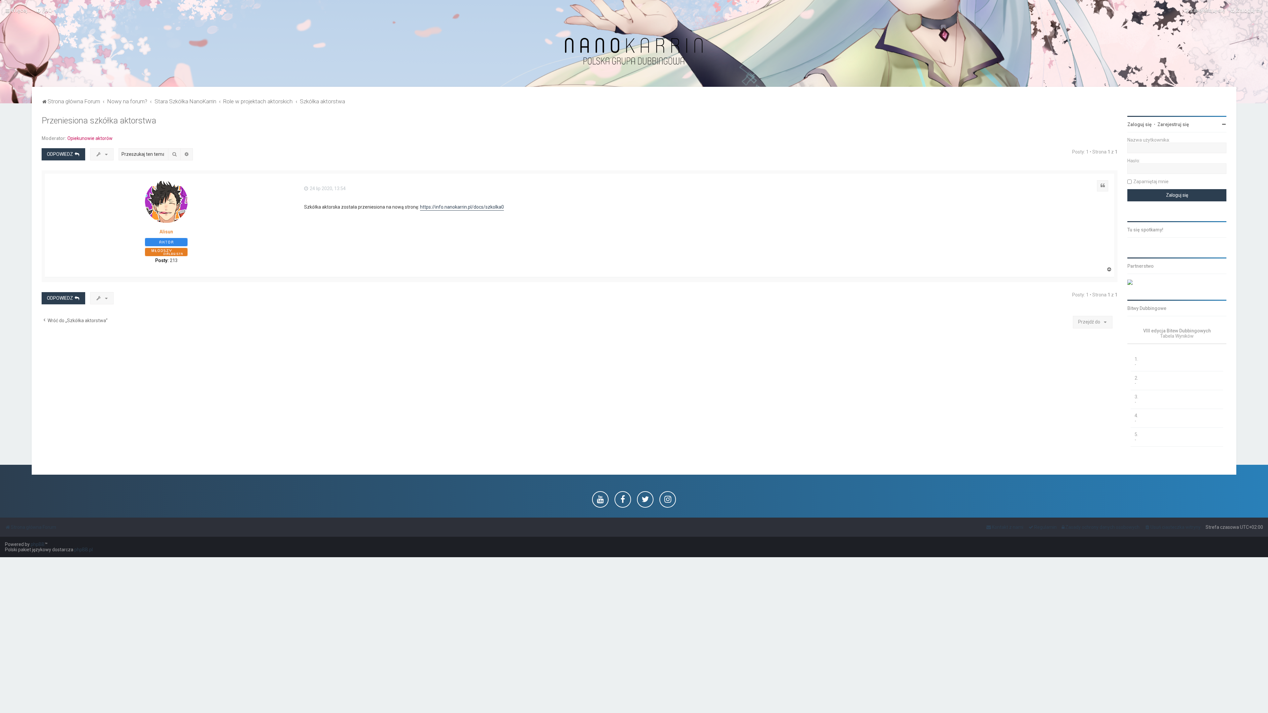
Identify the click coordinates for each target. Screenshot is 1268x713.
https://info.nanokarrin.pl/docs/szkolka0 (462, 207)
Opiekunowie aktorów (90, 138)
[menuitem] (44, 10)
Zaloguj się (1139, 124)
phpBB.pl (83, 549)
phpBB (38, 544)
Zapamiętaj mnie (1151, 181)
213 (174, 260)
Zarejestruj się (1173, 124)
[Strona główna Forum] (634, 51)
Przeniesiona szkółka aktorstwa (99, 120)
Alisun (166, 231)
